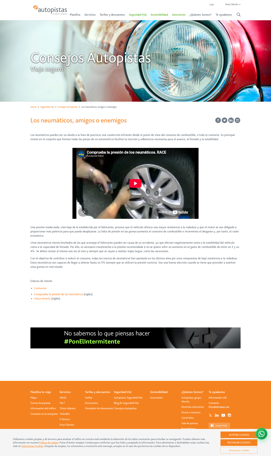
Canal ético (187, 417)
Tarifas (88, 397)
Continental (40, 288)
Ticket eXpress (68, 408)
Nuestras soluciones (192, 406)
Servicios (65, 392)
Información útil (218, 397)
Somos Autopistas (40, 403)
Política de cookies (48, 442)
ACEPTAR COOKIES (239, 434)
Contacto (214, 403)
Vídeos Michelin (42, 298)
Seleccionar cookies (239, 450)
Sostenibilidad (159, 14)
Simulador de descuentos (99, 408)
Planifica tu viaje (40, 392)
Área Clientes (67, 424)
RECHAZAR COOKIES (238, 442)
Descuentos (91, 403)
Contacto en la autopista (44, 413)
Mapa (33, 397)
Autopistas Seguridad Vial (128, 397)
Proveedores (188, 428)
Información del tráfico (43, 408)
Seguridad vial (47, 107)
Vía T (62, 403)
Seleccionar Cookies (33, 446)
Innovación (178, 14)
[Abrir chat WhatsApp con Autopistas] (261, 433)
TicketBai (65, 413)
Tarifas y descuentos (97, 392)
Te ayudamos (217, 392)
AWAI (63, 397)
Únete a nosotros (191, 412)
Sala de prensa (189, 423)
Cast (211, 4)
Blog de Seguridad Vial (126, 403)
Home (33, 107)
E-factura (65, 419)
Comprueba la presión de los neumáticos (58, 294)
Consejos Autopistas (68, 107)
